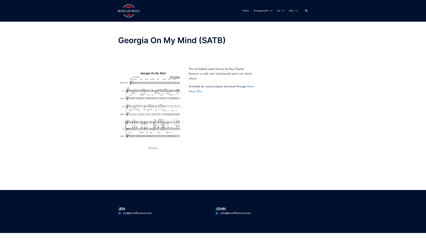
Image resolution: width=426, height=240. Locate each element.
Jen (278, 11)
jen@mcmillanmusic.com (137, 213)
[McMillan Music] (129, 10)
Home (246, 11)
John (291, 11)
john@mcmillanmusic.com (236, 213)
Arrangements (261, 11)
